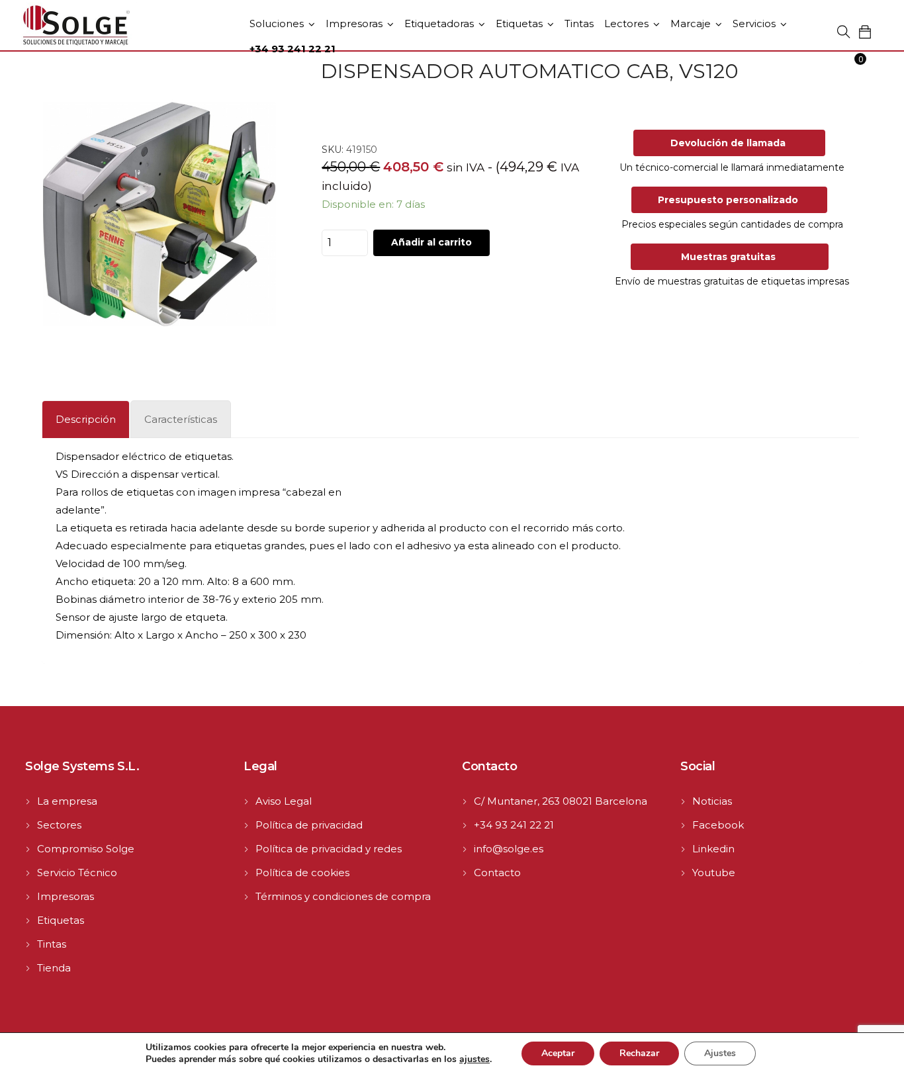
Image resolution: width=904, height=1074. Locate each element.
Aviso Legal (283, 801)
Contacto (497, 872)
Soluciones (276, 23)
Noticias (712, 801)
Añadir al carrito (431, 242)
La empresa (67, 801)
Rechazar (639, 1053)
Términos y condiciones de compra (343, 896)
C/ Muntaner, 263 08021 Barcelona (560, 801)
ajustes (474, 1059)
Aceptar (557, 1053)
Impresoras (354, 23)
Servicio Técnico (77, 872)
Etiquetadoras (439, 23)
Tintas (579, 23)
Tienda (54, 968)
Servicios (754, 23)
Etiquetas (519, 23)
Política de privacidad (309, 825)
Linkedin (713, 848)
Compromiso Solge (85, 848)
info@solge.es (508, 848)
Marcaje (690, 23)
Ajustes (720, 1053)
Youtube (713, 872)
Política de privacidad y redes (328, 848)
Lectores (626, 23)
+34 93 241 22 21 (514, 825)
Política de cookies (302, 872)
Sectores (59, 825)
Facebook (718, 825)
